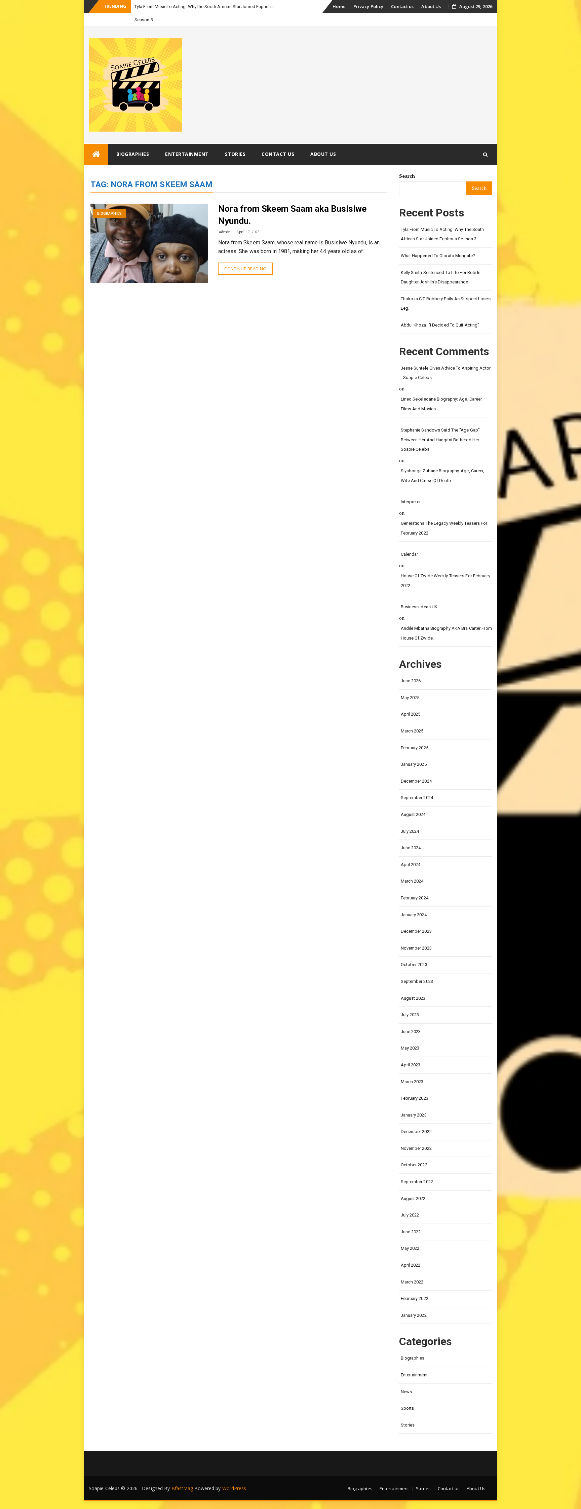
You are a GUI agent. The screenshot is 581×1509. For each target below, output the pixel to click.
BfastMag (182, 1488)
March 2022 (412, 1281)
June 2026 (411, 680)
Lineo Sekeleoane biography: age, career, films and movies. (442, 404)
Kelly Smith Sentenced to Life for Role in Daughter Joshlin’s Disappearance (441, 277)
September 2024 (417, 797)
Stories (235, 154)
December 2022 (416, 1131)
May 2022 (410, 1248)
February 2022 (414, 1298)
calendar (409, 554)
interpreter (411, 501)
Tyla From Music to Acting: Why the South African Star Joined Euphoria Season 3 (442, 234)
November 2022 (416, 1148)
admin (225, 231)
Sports (407, 1408)
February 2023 (414, 1098)
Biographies (132, 154)
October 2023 (414, 964)
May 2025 (410, 697)
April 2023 (411, 1064)
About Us (431, 6)
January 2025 (414, 764)
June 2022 (411, 1231)
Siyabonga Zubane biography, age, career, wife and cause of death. (443, 475)
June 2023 (411, 1031)
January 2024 (414, 914)
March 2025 (412, 730)
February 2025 (414, 747)
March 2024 (412, 881)
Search (407, 176)
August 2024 (413, 814)
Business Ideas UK (419, 606)
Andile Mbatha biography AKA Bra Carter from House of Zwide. (446, 633)
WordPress (234, 1488)
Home (339, 6)
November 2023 (416, 948)
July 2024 (410, 831)
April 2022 (411, 1265)
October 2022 (414, 1164)
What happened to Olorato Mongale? (438, 255)
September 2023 (417, 981)
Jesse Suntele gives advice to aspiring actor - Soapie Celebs (446, 373)
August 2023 (413, 998)
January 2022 (414, 1315)
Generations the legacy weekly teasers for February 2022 (444, 528)
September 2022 (417, 1181)
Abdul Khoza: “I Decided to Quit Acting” (440, 325)
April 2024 (411, 864)
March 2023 (412, 1081)
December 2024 (416, 781)
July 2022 (410, 1215)
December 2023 (416, 931)
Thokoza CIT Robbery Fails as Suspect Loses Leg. (446, 303)
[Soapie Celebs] (96, 154)
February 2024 (414, 897)
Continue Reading (245, 269)
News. (407, 1391)
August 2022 (413, 1198)
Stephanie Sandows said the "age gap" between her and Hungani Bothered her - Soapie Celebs (441, 439)
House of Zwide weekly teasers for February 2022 (445, 580)
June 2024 (411, 847)
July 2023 (410, 1014)
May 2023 (410, 1048)
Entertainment (187, 154)
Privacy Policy (368, 6)
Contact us (402, 6)
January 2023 (414, 1115)
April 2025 (411, 714)
